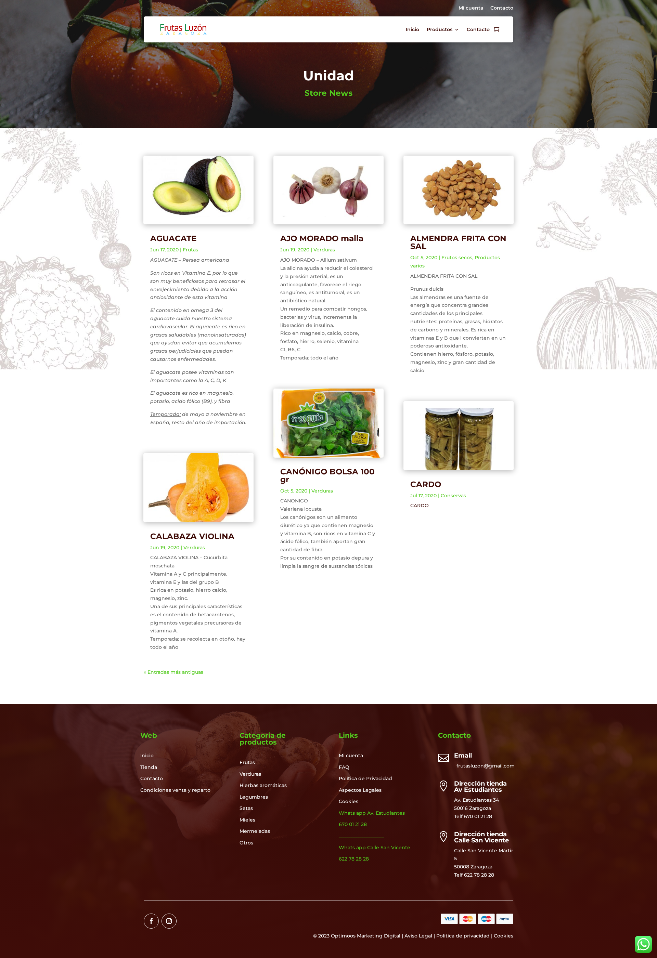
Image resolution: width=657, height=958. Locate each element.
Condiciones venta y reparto (175, 790)
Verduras (194, 547)
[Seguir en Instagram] (169, 921)
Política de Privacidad (365, 778)
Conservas (453, 496)
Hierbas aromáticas (263, 785)
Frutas (190, 250)
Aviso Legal (418, 936)
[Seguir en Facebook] (151, 921)
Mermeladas (255, 831)
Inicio (412, 29)
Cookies (348, 801)
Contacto (501, 8)
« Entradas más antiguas (173, 672)
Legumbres (254, 797)
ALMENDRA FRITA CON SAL (458, 242)
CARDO (425, 484)
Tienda (148, 767)
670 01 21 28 (478, 816)
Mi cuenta (471, 8)
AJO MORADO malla (321, 238)
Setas (246, 808)
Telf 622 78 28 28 (474, 875)
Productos (439, 29)
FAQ (344, 767)
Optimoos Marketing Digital (365, 936)
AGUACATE (173, 238)
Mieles (247, 820)
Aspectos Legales (360, 790)
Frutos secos (456, 257)
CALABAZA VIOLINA (192, 536)
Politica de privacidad (463, 936)
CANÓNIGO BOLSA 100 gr (327, 475)
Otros (246, 843)
